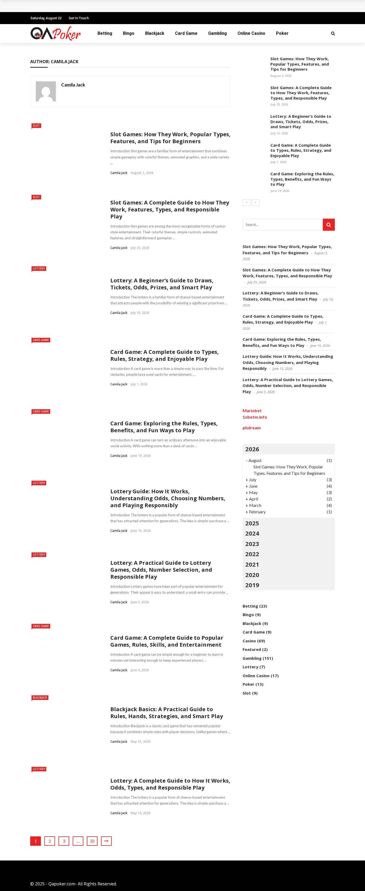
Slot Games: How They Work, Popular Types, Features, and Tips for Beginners (170, 138)
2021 (252, 564)
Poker (282, 33)
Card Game (186, 33)
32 (92, 840)
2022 (252, 554)
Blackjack (154, 33)
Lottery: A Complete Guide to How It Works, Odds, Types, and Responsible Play (170, 784)
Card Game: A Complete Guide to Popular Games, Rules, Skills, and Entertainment (166, 641)
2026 (252, 449)
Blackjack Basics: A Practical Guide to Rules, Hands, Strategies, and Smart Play (166, 713)
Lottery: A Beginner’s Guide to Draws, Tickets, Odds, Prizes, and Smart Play (161, 284)
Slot (36, 125)
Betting (105, 33)
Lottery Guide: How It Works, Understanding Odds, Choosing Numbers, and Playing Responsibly (167, 498)
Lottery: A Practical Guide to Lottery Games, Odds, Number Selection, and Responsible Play (161, 569)
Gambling (217, 33)
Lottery (39, 268)
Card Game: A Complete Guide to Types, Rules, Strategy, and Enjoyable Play (114, 6)
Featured (252, 649)
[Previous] (247, 202)
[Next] (256, 202)
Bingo (128, 33)
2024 (252, 533)
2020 (252, 575)
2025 (252, 523)
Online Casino (251, 33)
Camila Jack (73, 85)
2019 (252, 585)
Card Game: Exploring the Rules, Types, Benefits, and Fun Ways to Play (164, 427)
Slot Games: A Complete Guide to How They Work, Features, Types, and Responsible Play (169, 209)
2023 (252, 544)
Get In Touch (79, 18)
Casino (249, 640)
